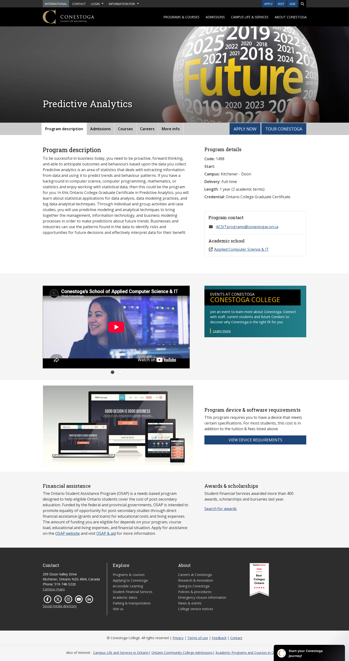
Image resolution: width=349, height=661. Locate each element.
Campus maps (54, 589)
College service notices (195, 609)
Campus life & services (250, 17)
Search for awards (220, 508)
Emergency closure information (202, 597)
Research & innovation (195, 580)
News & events (190, 603)
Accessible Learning (128, 586)
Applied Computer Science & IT (241, 249)
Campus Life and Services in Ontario (121, 652)
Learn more (222, 331)
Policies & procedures (195, 591)
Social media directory (60, 606)
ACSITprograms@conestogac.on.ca (247, 226)
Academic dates (125, 597)
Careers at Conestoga (195, 574)
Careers (147, 128)
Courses (125, 128)
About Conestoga (291, 17)
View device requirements (255, 440)
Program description (64, 128)
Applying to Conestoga (130, 580)
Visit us (118, 609)
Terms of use (197, 638)
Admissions (215, 17)
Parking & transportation (132, 603)
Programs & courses (181, 17)
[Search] (302, 3)
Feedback (219, 638)
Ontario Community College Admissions (182, 652)
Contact (236, 638)
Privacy (178, 638)
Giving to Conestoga (193, 586)
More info (171, 128)
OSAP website (67, 533)
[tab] (112, 372)
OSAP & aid (106, 533)
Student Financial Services (132, 591)
